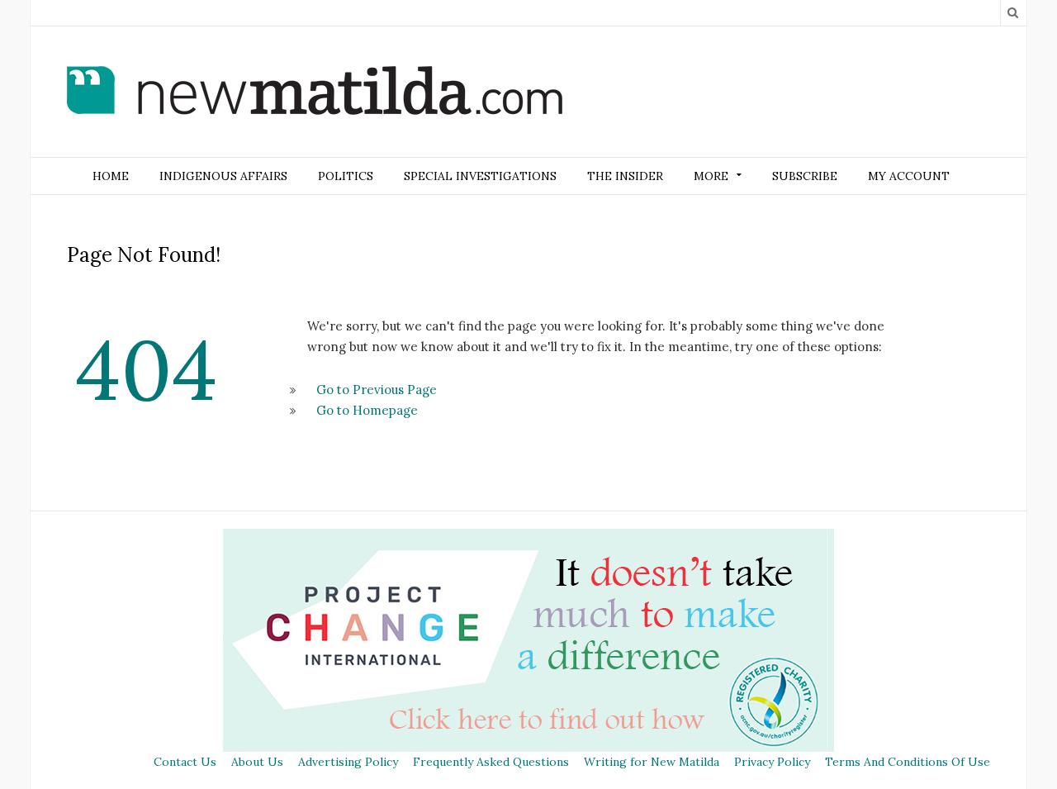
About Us (257, 761)
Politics (345, 176)
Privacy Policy (772, 761)
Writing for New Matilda (651, 761)
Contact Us (185, 761)
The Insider (625, 176)
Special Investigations (480, 176)
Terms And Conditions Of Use (907, 761)
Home (110, 176)
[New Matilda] (314, 93)
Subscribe (804, 176)
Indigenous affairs (223, 176)
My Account (909, 176)
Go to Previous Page (376, 389)
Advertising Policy (348, 761)
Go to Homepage (367, 410)
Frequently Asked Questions (491, 761)
